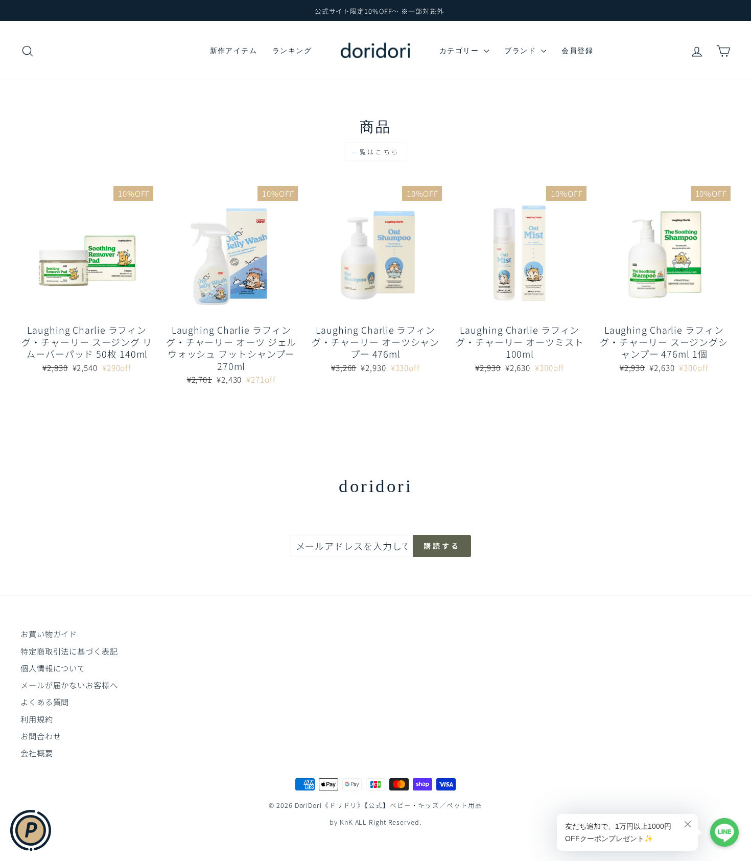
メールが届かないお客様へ (69, 684)
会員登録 (577, 50)
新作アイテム (233, 50)
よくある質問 (44, 701)
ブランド (521, 50)
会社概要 (36, 752)
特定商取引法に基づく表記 (69, 651)
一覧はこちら (375, 151)
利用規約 (36, 719)
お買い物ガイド (48, 633)
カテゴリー (460, 50)
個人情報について (52, 667)
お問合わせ (40, 735)
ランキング (292, 50)
